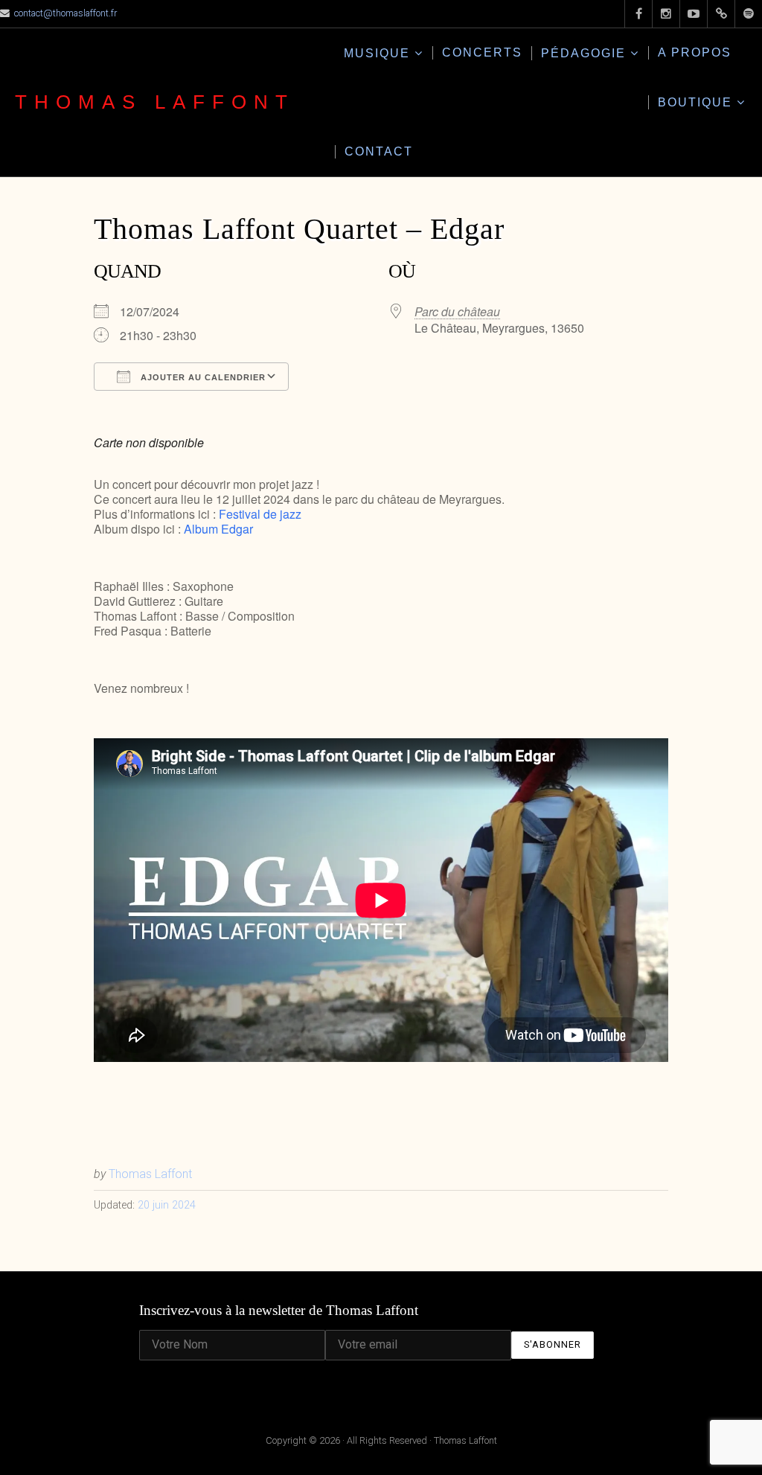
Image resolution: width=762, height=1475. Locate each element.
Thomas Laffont (155, 102)
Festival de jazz (260, 513)
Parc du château (457, 311)
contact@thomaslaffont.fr (65, 13)
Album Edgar (218, 528)
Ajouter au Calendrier (202, 377)
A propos (694, 52)
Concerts (482, 52)
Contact (379, 151)
